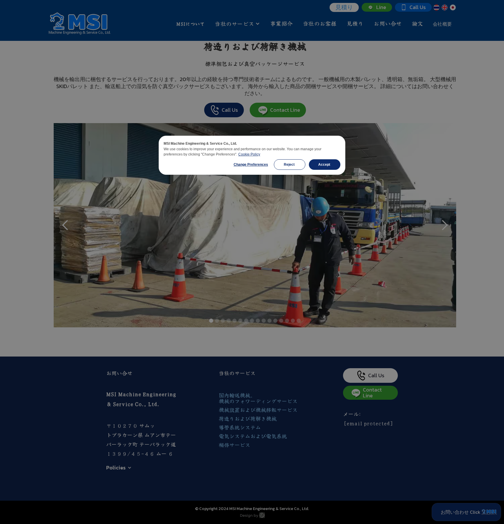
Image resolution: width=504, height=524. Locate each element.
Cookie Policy (249, 154)
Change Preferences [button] (251, 165)
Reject (289, 165)
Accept (324, 165)
